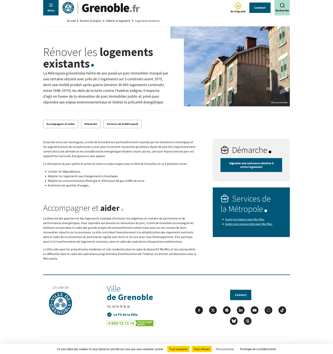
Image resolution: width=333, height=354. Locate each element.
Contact (260, 7)
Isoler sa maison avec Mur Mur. (245, 219)
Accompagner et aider (60, 124)
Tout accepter (178, 349)
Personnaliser (225, 349)
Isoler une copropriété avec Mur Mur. (248, 224)
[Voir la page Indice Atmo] (238, 6)
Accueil (71, 21)
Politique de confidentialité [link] (258, 349)
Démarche (90, 124)
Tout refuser (201, 349)
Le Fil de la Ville (126, 314)
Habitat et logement (118, 21)
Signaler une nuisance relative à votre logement (251, 165)
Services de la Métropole (122, 124)
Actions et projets (91, 21)
